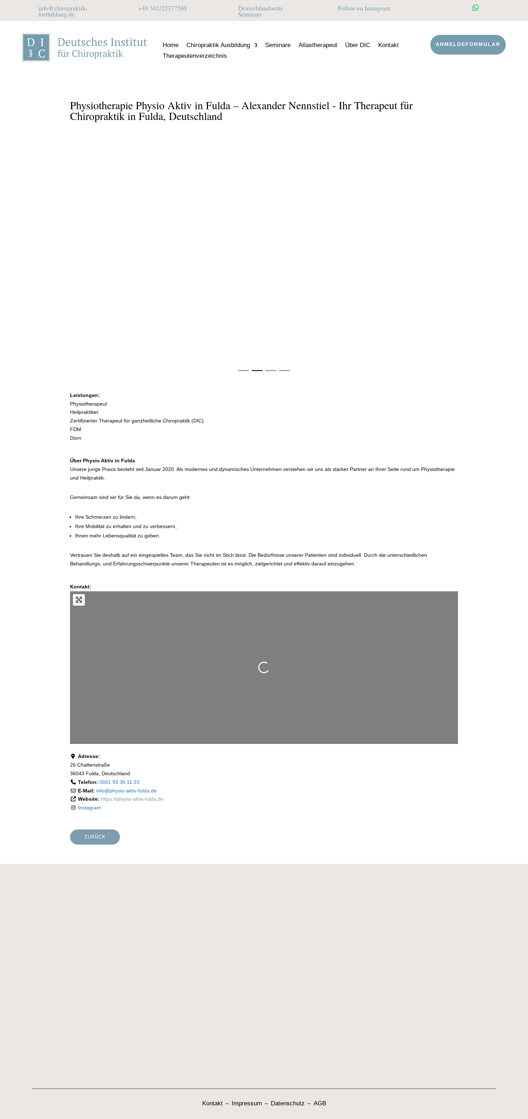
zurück (95, 837)
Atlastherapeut (317, 45)
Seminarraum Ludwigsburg (308, 961)
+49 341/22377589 (162, 8)
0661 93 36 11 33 (119, 782)
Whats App (64, 1025)
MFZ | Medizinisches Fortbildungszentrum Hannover (344, 996)
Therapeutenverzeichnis (195, 56)
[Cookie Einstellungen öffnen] (15, 1110)
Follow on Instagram (364, 8)
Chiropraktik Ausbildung (218, 45)
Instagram (89, 807)
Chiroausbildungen (219, 909)
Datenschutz (288, 1103)
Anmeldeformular (468, 44)
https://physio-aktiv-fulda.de (132, 799)
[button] (99, 263)
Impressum (247, 1103)
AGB (320, 1103)
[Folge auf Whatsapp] (475, 7)
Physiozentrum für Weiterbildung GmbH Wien (334, 1047)
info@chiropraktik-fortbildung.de (63, 11)
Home (171, 45)
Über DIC (357, 45)
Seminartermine (215, 923)
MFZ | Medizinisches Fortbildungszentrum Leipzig (340, 979)
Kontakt (388, 45)
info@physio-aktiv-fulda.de (126, 791)
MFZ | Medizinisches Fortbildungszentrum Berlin (339, 1013)
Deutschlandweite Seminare (260, 11)
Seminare (278, 45)
